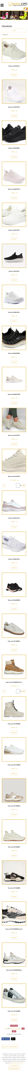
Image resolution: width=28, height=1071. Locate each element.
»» (14, 1031)
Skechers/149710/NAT (14, 66)
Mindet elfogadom (14, 1069)
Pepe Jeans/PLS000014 (14, 641)
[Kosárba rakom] (23, 485)
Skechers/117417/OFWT (14, 435)
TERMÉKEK (5, 34)
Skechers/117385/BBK (14, 148)
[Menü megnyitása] (2, 5)
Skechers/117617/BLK (14, 271)
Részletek (14, 75)
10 (19, 1028)
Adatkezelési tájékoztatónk (17, 1062)
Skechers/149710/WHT (14, 107)
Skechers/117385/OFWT (14, 189)
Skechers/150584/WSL (14, 559)
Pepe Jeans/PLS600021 (14, 806)
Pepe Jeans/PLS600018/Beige (14, 970)
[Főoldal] (18, 4)
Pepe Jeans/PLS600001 (14, 888)
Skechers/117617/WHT (14, 230)
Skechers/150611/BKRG (14, 353)
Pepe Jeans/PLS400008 (14, 765)
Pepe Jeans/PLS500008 (14, 724)
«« (12, 1026)
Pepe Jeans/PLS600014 (14, 847)
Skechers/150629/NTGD (14, 394)
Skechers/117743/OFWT (14, 476)
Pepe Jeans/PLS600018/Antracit (14, 929)
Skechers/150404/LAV (14, 518)
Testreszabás (14, 1065)
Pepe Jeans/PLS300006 (14, 1011)
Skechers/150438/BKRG (14, 600)
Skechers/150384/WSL (14, 312)
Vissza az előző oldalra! (11, 1046)
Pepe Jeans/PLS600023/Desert (14, 682)
